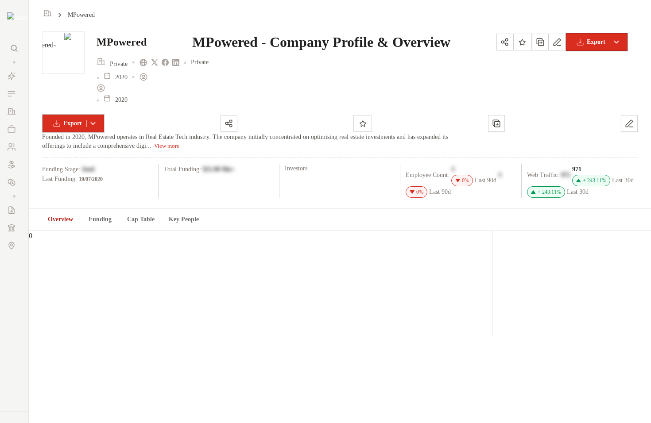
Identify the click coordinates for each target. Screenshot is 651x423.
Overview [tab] (60, 219)
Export (596, 41)
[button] (14, 62)
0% (465, 180)
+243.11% (594, 180)
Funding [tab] (100, 219)
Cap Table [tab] (141, 219)
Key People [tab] (184, 219)
